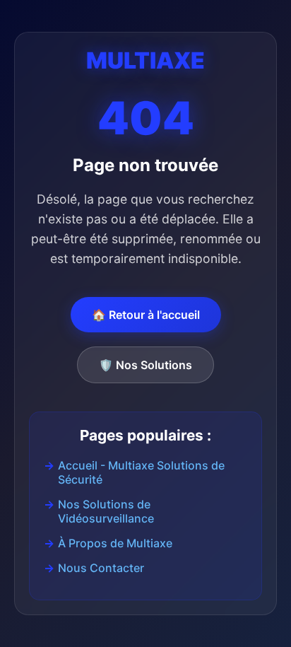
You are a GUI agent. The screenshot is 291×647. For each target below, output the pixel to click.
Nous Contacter (101, 568)
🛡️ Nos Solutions (145, 365)
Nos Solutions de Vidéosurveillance (106, 511)
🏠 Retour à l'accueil (146, 315)
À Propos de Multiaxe (115, 543)
